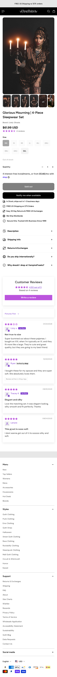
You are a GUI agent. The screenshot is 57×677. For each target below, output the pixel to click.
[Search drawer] (48, 11)
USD (20, 661)
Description (13, 231)
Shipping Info (14, 239)
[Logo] (28, 11)
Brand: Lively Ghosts (11, 122)
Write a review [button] (28, 297)
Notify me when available (28, 195)
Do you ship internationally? (20, 256)
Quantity (6, 167)
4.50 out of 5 (35, 287)
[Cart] (53, 11)
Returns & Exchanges (17, 248)
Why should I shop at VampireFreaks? (25, 265)
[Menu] (3, 11)
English (6, 661)
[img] (11, 324)
